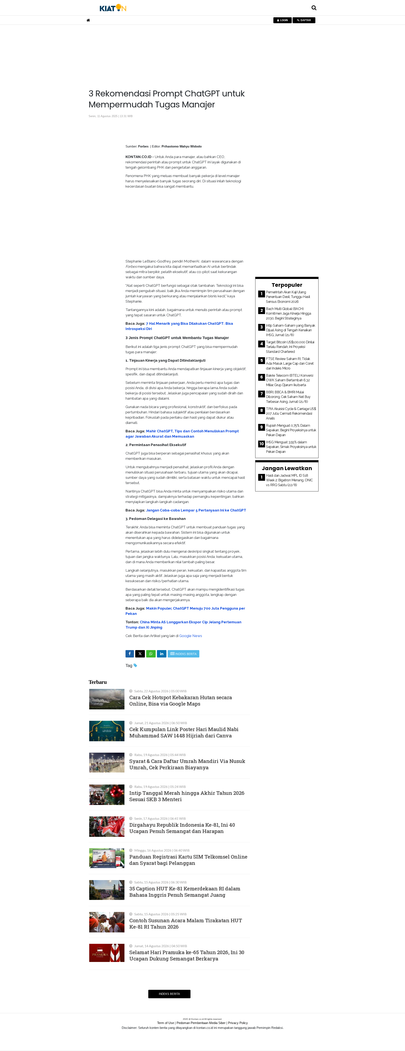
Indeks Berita (169, 994)
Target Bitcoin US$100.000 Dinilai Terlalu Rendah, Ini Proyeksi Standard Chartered (290, 347)
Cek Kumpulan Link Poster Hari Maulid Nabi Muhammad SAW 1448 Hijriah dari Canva (184, 732)
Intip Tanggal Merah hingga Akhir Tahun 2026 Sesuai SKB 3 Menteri (186, 796)
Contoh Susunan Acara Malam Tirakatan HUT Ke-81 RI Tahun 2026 (185, 923)
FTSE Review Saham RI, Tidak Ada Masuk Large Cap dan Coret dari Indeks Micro (290, 363)
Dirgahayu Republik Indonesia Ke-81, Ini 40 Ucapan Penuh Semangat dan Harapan (182, 828)
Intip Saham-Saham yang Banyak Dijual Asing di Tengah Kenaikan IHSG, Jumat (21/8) (290, 330)
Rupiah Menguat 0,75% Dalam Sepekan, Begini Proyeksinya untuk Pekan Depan (291, 430)
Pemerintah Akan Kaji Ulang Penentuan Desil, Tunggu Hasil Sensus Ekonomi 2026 (288, 297)
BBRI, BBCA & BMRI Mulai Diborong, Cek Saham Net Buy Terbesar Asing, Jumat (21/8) (288, 397)
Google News (190, 636)
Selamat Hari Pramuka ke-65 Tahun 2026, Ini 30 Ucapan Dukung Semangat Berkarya (186, 955)
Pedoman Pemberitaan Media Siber (201, 1023)
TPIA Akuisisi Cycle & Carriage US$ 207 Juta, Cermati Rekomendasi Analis (291, 413)
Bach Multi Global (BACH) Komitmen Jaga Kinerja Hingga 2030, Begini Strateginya (288, 313)
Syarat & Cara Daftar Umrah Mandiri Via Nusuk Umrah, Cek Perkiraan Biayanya (187, 764)
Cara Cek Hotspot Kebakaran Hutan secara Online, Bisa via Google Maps (180, 700)
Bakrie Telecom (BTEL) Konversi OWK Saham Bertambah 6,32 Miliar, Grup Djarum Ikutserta (289, 380)
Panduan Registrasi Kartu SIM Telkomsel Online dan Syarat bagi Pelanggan (188, 859)
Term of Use (165, 1023)
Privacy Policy (238, 1023)
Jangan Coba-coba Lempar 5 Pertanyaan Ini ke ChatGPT (196, 510)
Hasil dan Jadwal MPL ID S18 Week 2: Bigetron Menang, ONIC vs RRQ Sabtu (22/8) (289, 480)
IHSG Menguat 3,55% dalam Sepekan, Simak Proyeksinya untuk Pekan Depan (291, 447)
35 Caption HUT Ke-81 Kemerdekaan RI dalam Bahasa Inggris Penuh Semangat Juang (184, 891)
